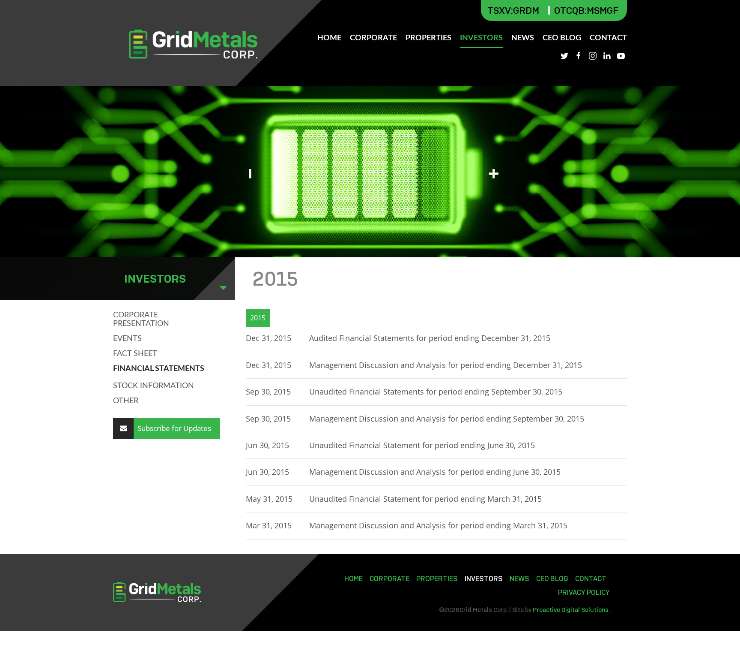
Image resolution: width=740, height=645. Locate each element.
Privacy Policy (584, 592)
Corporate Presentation (141, 319)
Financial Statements (158, 369)
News (522, 38)
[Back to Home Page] (193, 44)
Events (127, 339)
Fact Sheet (135, 354)
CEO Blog (562, 38)
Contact (608, 38)
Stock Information (153, 386)
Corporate (373, 38)
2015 (258, 317)
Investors (481, 38)
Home (329, 38)
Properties (428, 38)
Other (125, 401)
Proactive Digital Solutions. (571, 609)
